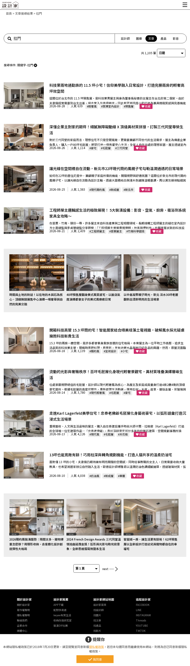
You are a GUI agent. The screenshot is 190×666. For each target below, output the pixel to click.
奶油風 (95, 476)
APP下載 (58, 605)
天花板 (123, 434)
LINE (139, 610)
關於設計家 (24, 599)
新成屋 (115, 190)
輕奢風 (92, 106)
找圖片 (97, 615)
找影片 (97, 631)
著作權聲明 (23, 610)
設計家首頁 (99, 605)
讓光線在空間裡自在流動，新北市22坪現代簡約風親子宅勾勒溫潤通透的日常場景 (116, 168)
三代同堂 (122, 148)
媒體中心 (22, 631)
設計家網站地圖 (103, 599)
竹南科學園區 (136, 231)
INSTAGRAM (143, 615)
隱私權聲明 (23, 615)
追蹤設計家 (143, 599)
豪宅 (93, 148)
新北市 (129, 190)
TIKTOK (140, 631)
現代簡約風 (98, 190)
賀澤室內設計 (111, 106)
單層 (122, 476)
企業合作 (22, 625)
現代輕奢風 (98, 393)
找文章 (97, 620)
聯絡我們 (22, 620)
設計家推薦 (60, 599)
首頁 (9, 13)
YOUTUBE (142, 625)
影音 (176, 38)
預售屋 (129, 106)
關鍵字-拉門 (25, 65)
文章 (151, 38)
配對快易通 (59, 610)
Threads (141, 620)
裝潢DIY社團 (60, 625)
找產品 (97, 625)
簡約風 (95, 351)
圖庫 (139, 38)
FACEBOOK (142, 605)
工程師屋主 (98, 231)
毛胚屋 (106, 148)
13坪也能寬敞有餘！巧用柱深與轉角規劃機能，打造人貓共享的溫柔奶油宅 (110, 454)
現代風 (95, 434)
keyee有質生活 (62, 615)
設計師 (125, 38)
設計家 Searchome (10, 6)
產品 (163, 38)
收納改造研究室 (62, 620)
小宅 (125, 351)
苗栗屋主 (116, 231)
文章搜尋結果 (24, 13)
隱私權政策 (96, 646)
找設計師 (98, 610)
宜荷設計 (110, 351)
